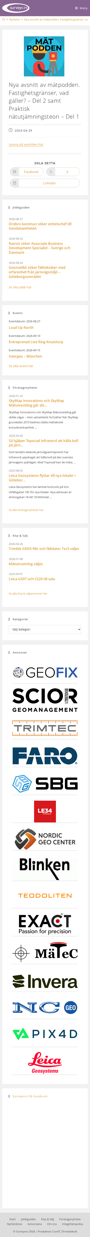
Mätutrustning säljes (26, 563)
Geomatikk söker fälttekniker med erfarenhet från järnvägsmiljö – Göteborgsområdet (37, 272)
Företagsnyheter (70, 1219)
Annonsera (35, 1224)
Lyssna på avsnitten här (26, 144)
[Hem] (3, 19)
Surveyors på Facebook (30, 1096)
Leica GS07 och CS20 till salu (32, 578)
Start (12, 1219)
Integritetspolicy (72, 1224)
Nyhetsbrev (14, 1224)
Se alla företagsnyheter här (26, 510)
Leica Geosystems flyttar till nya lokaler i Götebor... (42, 477)
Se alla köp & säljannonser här (28, 593)
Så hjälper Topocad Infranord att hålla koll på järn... (43, 443)
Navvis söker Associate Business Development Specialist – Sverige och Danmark (39, 248)
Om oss (52, 1224)
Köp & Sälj (47, 1219)
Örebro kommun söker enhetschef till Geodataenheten (40, 226)
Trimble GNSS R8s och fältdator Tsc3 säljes (44, 548)
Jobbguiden (28, 1219)
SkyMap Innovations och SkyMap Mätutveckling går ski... (36, 403)
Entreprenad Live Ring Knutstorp (36, 342)
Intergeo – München (25, 356)
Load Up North (21, 327)
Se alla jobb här (20, 287)
